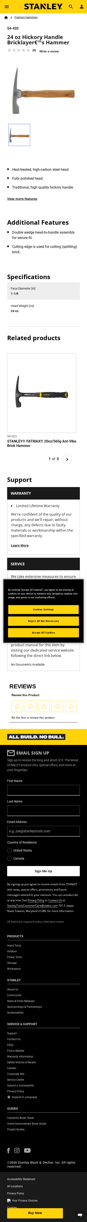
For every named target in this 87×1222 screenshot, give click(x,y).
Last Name (14, 801)
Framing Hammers (25, 17)
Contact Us (55, 900)
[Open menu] (6, 6)
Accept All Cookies (43, 632)
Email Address (17, 822)
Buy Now (35, 1213)
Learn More (20, 545)
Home (6, 17)
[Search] (71, 6)
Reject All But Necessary (43, 621)
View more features (22, 199)
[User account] (81, 6)
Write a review (49, 51)
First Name (14, 781)
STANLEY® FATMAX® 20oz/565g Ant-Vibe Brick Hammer (41, 443)
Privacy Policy (36, 900)
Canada (18, 858)
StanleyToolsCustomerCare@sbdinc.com (32, 905)
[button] (8, 1150)
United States (22, 850)
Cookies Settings (43, 609)
